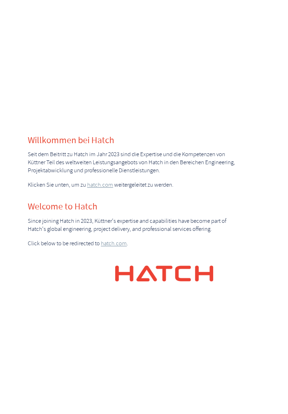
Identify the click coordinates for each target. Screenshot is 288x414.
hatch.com (100, 185)
